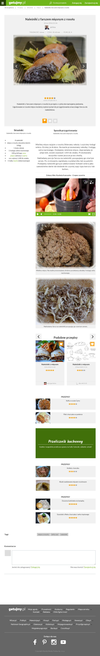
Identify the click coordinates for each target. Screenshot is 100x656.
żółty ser (54, 534)
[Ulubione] (61, 344)
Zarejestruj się (91, 3)
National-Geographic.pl (20, 624)
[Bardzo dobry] (52, 97)
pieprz (12, 156)
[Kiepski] (45, 97)
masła (15, 161)
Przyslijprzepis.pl (83, 624)
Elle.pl (88, 620)
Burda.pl (54, 628)
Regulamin (70, 609)
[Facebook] (35, 641)
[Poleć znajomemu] (50, 121)
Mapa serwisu (83, 609)
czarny (24, 156)
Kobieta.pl (50, 624)
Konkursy (58, 609)
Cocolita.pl (65, 628)
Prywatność (46, 609)
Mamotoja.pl (35, 620)
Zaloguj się (77, 3)
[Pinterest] (45, 641)
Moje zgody (33, 609)
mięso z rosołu (43, 534)
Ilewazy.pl (78, 620)
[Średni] (47, 97)
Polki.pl (23, 620)
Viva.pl (46, 620)
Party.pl (55, 620)
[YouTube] (64, 641)
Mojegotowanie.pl (65, 624)
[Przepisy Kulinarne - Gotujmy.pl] (17, 3)
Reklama (46, 612)
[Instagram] (54, 641)
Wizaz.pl (13, 620)
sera (24, 153)
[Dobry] (50, 97)
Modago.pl (66, 620)
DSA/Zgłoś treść (60, 612)
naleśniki (64, 534)
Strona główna (9, 8)
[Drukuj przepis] (55, 121)
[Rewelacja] (55, 97)
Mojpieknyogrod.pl (39, 628)
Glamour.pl (38, 624)
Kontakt (36, 612)
